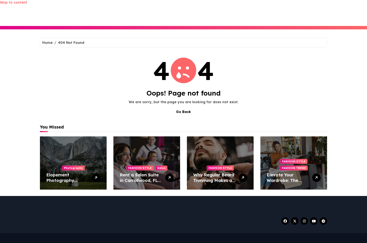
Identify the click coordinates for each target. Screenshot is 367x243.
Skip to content (13, 2)
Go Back (183, 112)
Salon (161, 168)
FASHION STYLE (140, 168)
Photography (73, 168)
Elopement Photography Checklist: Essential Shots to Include (66, 183)
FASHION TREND (294, 168)
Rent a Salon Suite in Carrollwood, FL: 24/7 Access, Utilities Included (139, 183)
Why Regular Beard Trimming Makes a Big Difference (213, 180)
